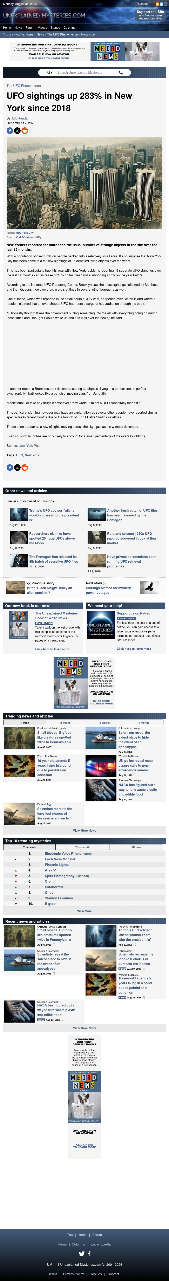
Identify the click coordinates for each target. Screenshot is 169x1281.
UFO (19, 455)
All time (136, 847)
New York (32, 455)
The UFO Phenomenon (62, 34)
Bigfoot (50, 903)
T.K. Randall (20, 118)
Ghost (49, 892)
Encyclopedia (101, 1244)
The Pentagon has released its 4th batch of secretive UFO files (53, 559)
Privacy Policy (73, 1274)
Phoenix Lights (57, 864)
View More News (84, 830)
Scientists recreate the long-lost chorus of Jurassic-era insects (54, 813)
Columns (69, 27)
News (18, 27)
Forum (30, 27)
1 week (24, 723)
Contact (143, 3)
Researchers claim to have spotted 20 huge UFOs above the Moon (52, 538)
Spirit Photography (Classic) (67, 875)
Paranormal (54, 886)
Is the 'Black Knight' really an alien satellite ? (49, 590)
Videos (42, 27)
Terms (52, 1274)
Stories (55, 27)
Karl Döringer (24, 237)
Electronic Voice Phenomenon (68, 853)
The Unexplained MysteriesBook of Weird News (56, 615)
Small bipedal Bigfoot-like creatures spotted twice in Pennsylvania (54, 737)
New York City (25, 232)
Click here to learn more (52, 649)
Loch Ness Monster (60, 859)
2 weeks (65, 723)
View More (84, 911)
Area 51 (51, 870)
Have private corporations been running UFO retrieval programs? (131, 561)
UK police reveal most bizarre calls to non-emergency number (136, 765)
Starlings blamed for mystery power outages (108, 590)
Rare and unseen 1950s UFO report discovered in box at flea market (131, 538)
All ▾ (50, 72)
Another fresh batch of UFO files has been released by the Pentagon (132, 515)
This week (29, 847)
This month (82, 847)
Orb (48, 881)
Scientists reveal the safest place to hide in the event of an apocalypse (136, 739)
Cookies (96, 1274)
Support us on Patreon (135, 613)
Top (70, 1234)
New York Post (29, 445)
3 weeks (105, 723)
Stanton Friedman (59, 898)
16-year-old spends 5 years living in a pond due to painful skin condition (54, 767)
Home (7, 27)
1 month (143, 723)
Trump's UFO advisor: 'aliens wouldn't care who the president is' (54, 515)
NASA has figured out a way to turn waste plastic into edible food (138, 789)
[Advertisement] (84, 353)
